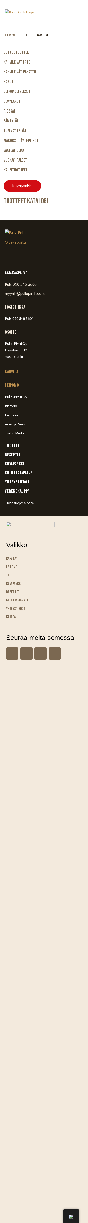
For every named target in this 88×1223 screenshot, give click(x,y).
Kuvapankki (13, 583)
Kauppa (11, 617)
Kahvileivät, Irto (17, 62)
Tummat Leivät (15, 130)
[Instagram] (11, 256)
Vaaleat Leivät (15, 150)
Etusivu (10, 35)
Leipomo (12, 385)
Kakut (8, 81)
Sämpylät (11, 121)
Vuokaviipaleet (15, 160)
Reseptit (12, 592)
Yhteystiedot (15, 608)
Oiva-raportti (15, 242)
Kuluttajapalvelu (18, 600)
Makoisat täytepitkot (21, 140)
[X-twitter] (55, 653)
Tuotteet (13, 575)
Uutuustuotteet (17, 52)
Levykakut (12, 101)
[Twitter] (53, 256)
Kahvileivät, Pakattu (20, 72)
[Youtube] (39, 256)
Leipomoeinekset (17, 91)
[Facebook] (25, 256)
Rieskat (10, 111)
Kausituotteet (16, 170)
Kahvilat (12, 371)
